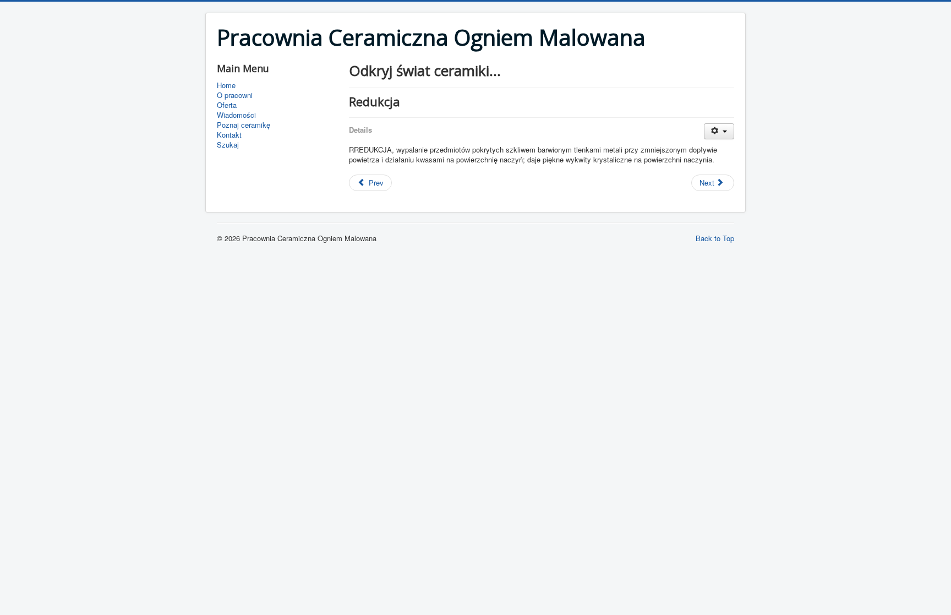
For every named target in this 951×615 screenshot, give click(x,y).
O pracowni (235, 95)
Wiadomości (236, 115)
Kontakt (229, 135)
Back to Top (715, 238)
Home (226, 85)
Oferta (227, 105)
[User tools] (719, 131)
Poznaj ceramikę (243, 125)
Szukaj (228, 145)
